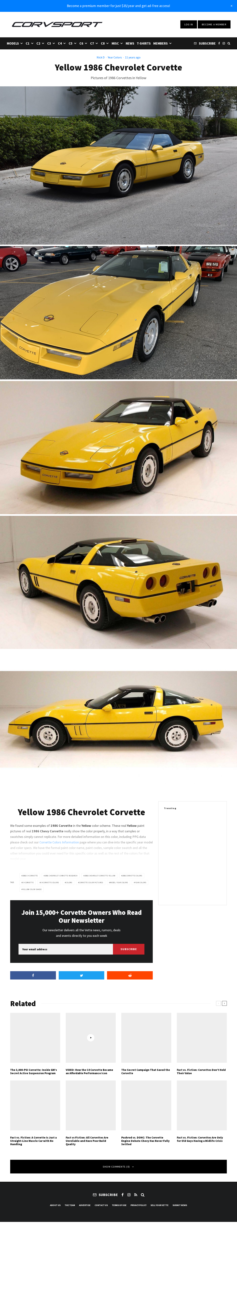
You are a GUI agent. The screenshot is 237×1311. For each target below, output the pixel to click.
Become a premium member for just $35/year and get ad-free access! (118, 6)
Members (160, 43)
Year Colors (115, 57)
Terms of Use (119, 1205)
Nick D (101, 57)
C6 (81, 43)
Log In (188, 24)
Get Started (118, 921)
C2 (38, 43)
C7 (92, 43)
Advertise (85, 1205)
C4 (60, 43)
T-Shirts (144, 43)
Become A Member (214, 24)
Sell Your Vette (159, 1205)
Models (13, 43)
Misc (115, 43)
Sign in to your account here (134, 935)
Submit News (180, 1205)
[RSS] (135, 1195)
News (130, 43)
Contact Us (101, 1205)
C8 (103, 43)
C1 (28, 43)
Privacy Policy (138, 1205)
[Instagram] (223, 43)
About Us (55, 1205)
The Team (70, 1205)
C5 (71, 43)
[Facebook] (219, 43)
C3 (49, 43)
